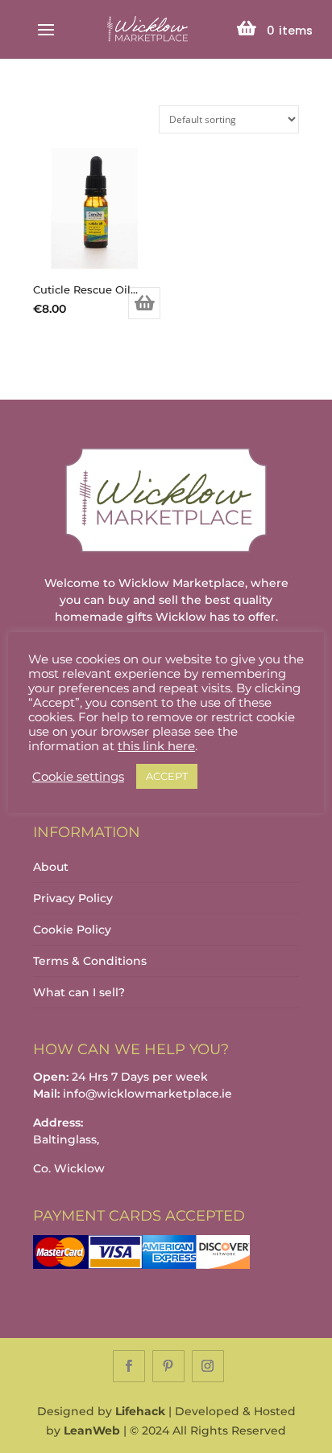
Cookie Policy (72, 929)
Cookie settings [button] (78, 777)
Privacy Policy (73, 898)
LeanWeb (92, 1430)
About (50, 867)
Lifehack (140, 1411)
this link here (156, 746)
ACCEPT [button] (167, 776)
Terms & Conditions (90, 961)
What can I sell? (79, 992)
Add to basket (144, 303)
